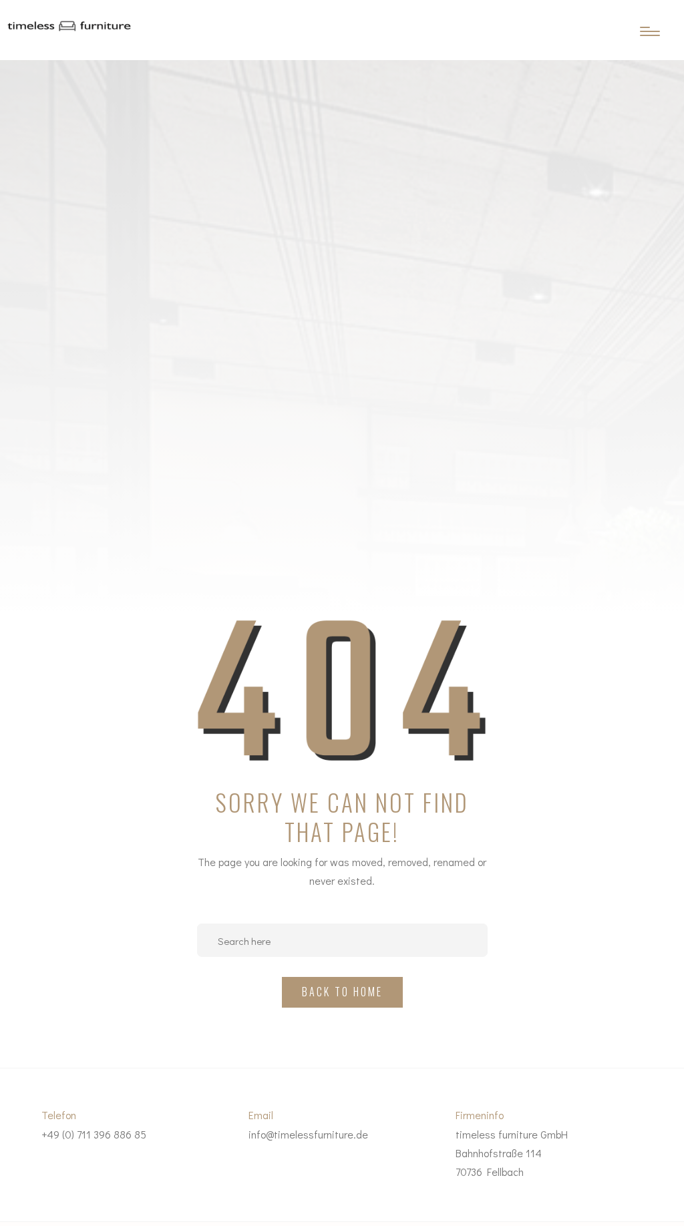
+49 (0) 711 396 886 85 (93, 1134)
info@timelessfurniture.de (308, 1134)
